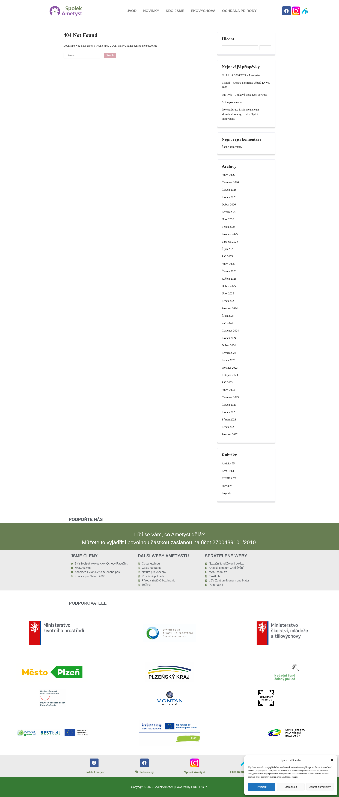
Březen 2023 (229, 419)
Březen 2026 (229, 211)
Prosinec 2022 (230, 434)
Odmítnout (291, 786)
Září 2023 (227, 382)
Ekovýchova (203, 11)
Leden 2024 (228, 360)
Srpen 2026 (228, 174)
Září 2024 (227, 323)
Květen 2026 (229, 197)
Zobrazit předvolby (320, 786)
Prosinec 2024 (230, 308)
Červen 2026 (229, 189)
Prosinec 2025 (230, 234)
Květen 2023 (229, 412)
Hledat (228, 39)
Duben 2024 (229, 345)
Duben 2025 (229, 286)
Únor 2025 (228, 293)
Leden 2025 (228, 300)
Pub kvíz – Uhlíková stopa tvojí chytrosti (244, 94)
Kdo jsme (175, 11)
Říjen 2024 (228, 315)
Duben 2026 (229, 204)
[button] (332, 760)
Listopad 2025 (230, 241)
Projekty (226, 493)
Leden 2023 (228, 426)
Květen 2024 (229, 337)
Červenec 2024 (230, 330)
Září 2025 (227, 256)
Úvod (131, 11)
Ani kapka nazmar (232, 102)
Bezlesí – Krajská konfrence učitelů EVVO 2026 (246, 85)
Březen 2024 (229, 352)
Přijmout (261, 786)
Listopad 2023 (230, 375)
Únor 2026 (228, 219)
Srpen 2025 (228, 263)
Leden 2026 (228, 226)
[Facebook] (286, 10)
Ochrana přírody (239, 11)
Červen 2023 (229, 404)
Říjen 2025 (228, 248)
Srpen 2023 (228, 389)
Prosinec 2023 (230, 367)
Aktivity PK (228, 463)
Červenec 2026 (230, 182)
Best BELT (228, 470)
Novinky (151, 11)
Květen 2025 (229, 278)
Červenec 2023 (230, 397)
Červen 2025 (229, 271)
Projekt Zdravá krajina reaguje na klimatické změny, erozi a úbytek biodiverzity (240, 114)
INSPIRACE (229, 478)
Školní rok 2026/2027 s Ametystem (241, 75)
